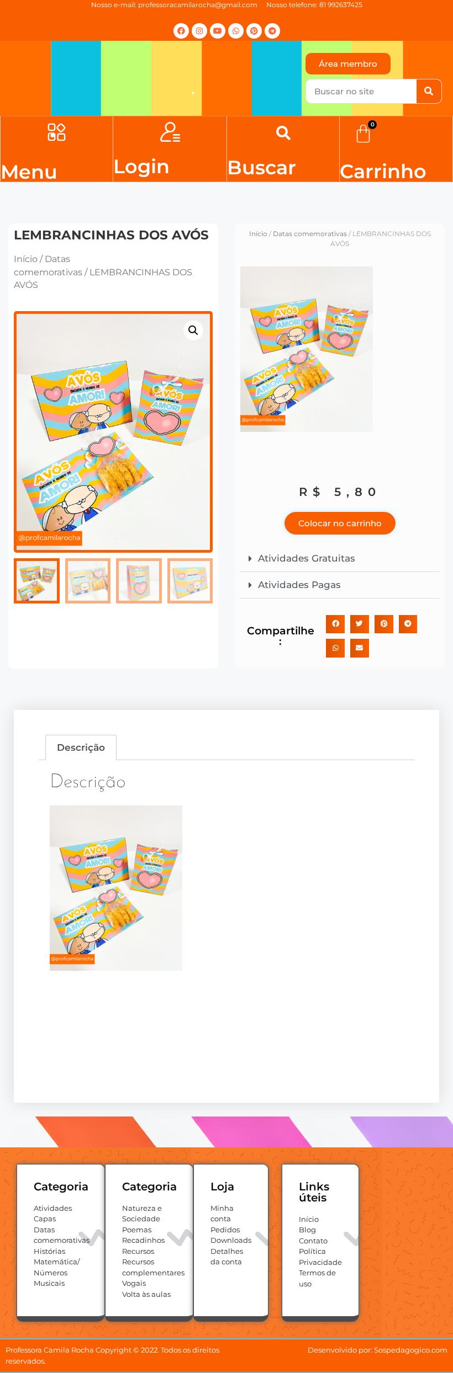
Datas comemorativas (310, 233)
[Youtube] (217, 31)
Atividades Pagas (299, 584)
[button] (56, 134)
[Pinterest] (254, 31)
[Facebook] (181, 31)
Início (26, 259)
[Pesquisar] (429, 91)
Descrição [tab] (81, 747)
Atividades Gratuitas (306, 558)
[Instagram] (199, 31)
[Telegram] (272, 31)
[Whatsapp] (236, 31)
